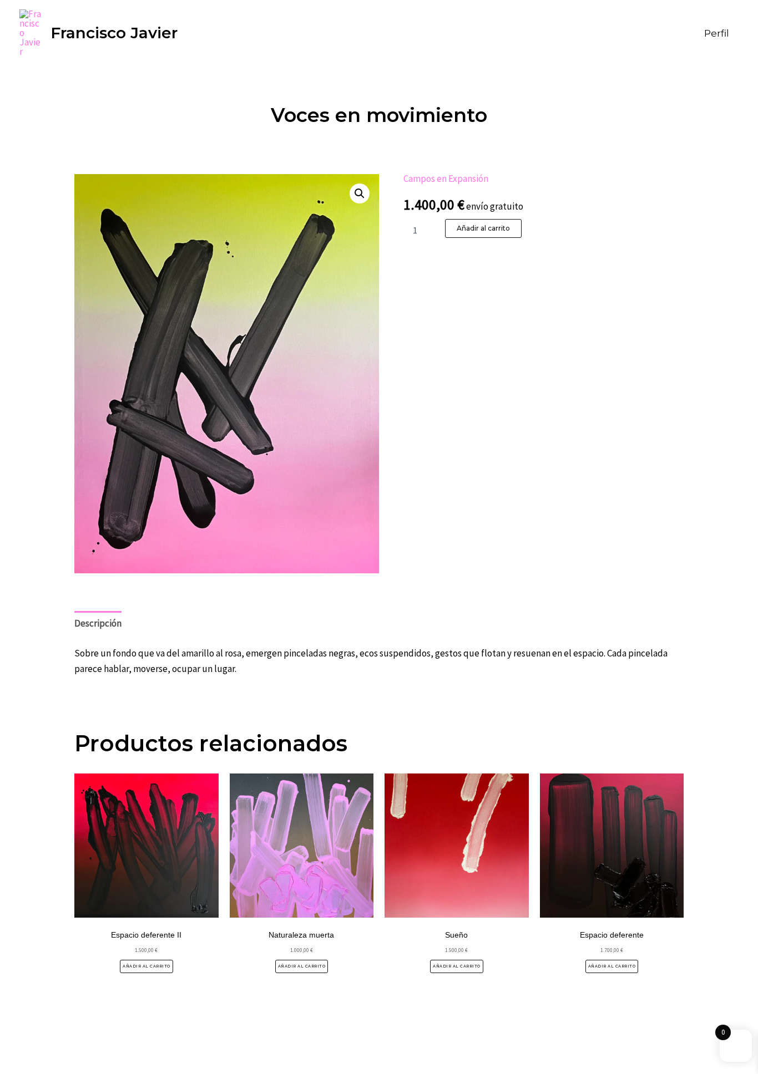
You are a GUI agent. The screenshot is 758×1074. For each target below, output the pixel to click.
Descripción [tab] (98, 623)
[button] (360, 193)
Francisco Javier (114, 32)
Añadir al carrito (483, 228)
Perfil (716, 33)
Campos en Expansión (445, 178)
